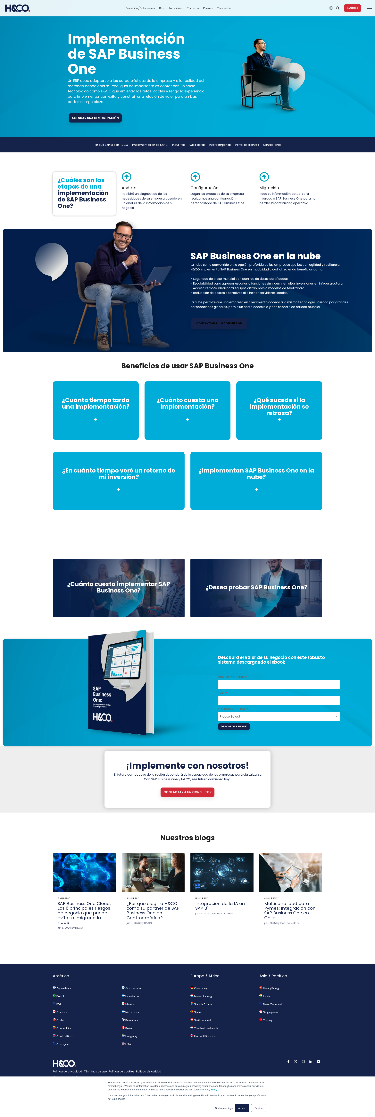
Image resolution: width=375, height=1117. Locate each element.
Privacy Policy (209, 1089)
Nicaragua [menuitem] (132, 1012)
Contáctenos (272, 145)
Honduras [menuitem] (132, 996)
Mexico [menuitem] (130, 1004)
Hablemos (352, 8)
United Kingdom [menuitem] (205, 1036)
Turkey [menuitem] (267, 1020)
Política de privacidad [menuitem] (67, 1071)
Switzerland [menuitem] (202, 1020)
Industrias (178, 145)
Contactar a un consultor (219, 323)
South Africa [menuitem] (202, 1004)
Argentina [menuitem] (63, 988)
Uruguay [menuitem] (131, 1036)
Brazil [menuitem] (60, 996)
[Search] (337, 8)
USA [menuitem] (128, 1044)
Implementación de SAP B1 (150, 145)
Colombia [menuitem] (63, 1028)
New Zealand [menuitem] (272, 1004)
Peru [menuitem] (128, 1028)
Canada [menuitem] (62, 1012)
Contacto (224, 8)
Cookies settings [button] (224, 1108)
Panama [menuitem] (131, 1020)
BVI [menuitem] (58, 1004)
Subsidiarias (197, 145)
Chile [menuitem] (60, 1020)
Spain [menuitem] (197, 1012)
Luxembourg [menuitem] (202, 996)
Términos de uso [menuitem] (95, 1071)
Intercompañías (220, 145)
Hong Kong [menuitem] (270, 988)
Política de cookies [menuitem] (121, 1071)
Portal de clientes (247, 145)
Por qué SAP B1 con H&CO (111, 145)
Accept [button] (242, 1108)
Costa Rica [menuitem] (64, 1036)
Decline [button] (258, 1108)
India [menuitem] (266, 996)
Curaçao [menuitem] (62, 1044)
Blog (162, 8)
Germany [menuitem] (200, 988)
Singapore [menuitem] (270, 1012)
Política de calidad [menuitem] (148, 1071)
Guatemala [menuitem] (133, 988)
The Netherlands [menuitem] (205, 1028)
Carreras (193, 8)
